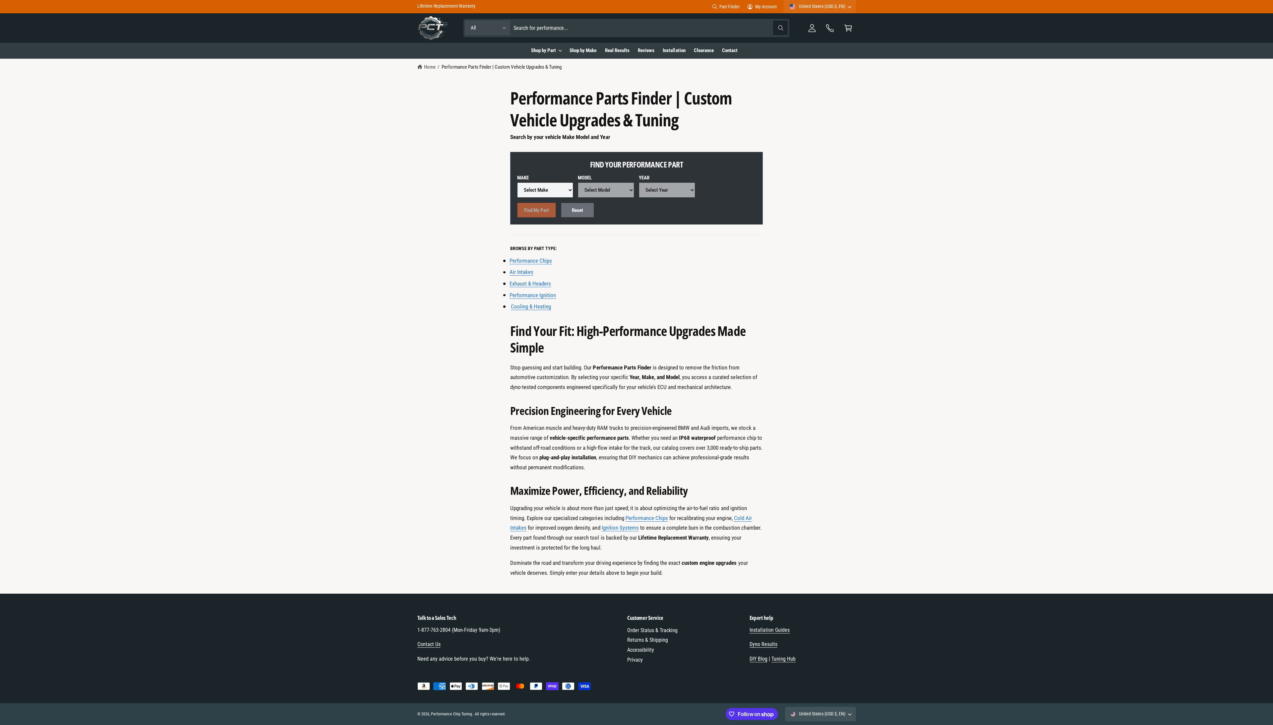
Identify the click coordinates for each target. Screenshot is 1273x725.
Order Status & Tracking (652, 630)
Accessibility (640, 650)
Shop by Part (543, 50)
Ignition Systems (620, 527)
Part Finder (729, 6)
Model (585, 178)
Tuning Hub (783, 659)
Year (644, 178)
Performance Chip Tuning (451, 714)
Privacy (635, 660)
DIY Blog (758, 659)
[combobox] (650, 28)
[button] (848, 28)
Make (523, 178)
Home (430, 67)
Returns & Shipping (647, 640)
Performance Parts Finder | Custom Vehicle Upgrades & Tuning (502, 67)
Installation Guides (770, 630)
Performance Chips (647, 518)
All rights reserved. (490, 714)
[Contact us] (830, 28)
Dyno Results (763, 644)
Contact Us (429, 644)
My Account (766, 6)
